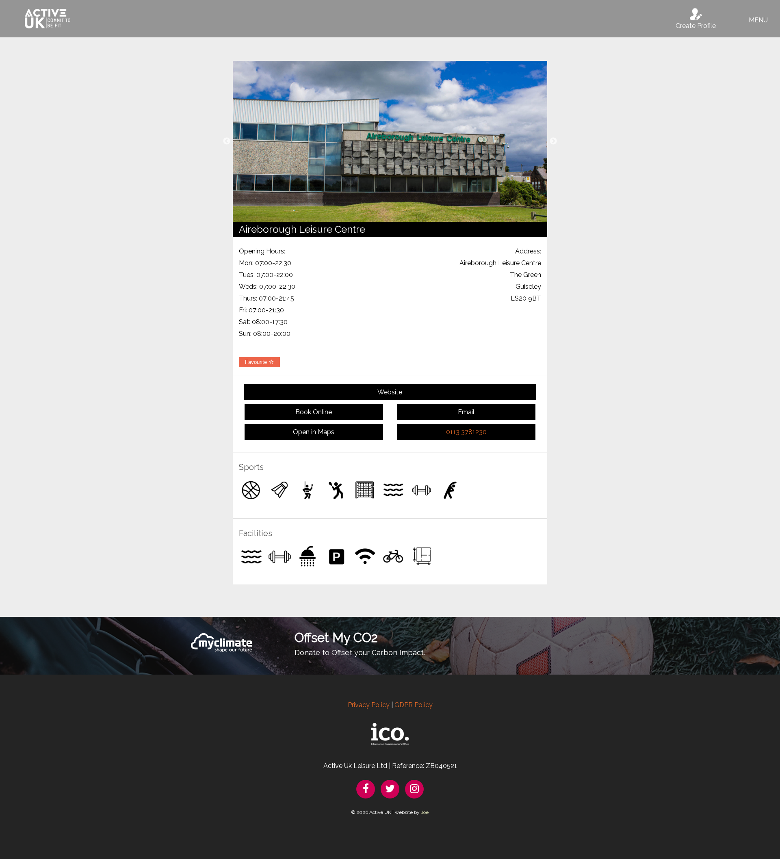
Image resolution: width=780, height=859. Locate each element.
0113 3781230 (466, 432)
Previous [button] (227, 141)
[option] (390, 141)
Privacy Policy (369, 705)
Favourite (257, 362)
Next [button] (553, 141)
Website (389, 392)
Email (466, 412)
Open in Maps (313, 432)
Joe (425, 812)
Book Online (313, 412)
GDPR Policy (413, 705)
